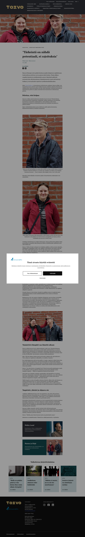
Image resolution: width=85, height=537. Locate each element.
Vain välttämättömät (32, 273)
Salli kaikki (52, 273)
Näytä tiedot (42, 278)
